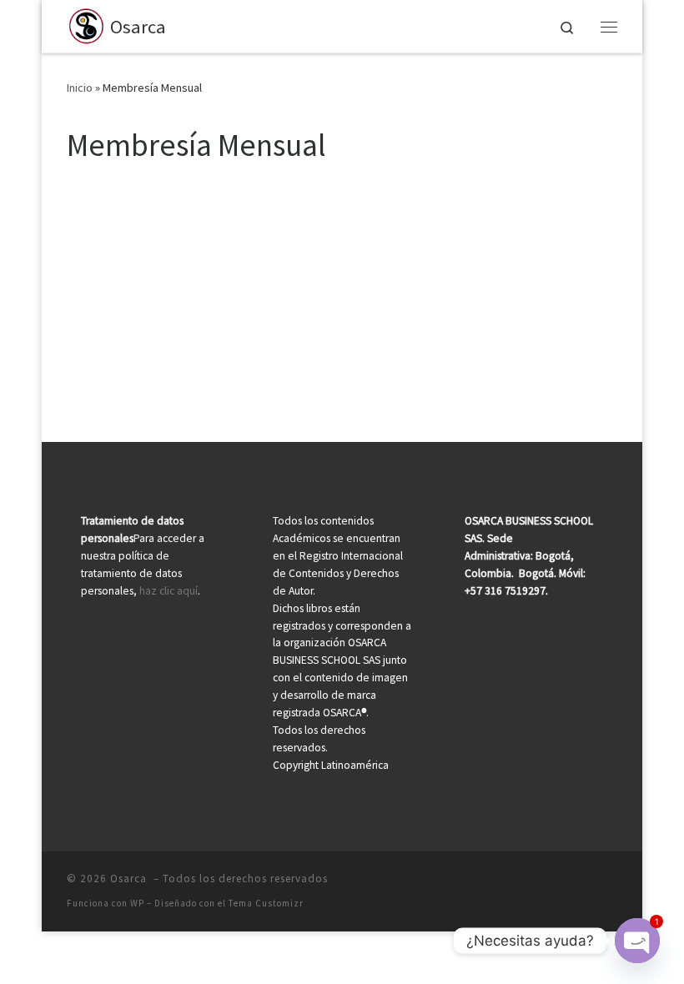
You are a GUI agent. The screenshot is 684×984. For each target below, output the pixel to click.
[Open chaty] (637, 940)
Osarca (130, 878)
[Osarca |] (85, 24)
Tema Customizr (266, 903)
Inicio (80, 87)
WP (137, 903)
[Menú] (609, 27)
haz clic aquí (168, 591)
